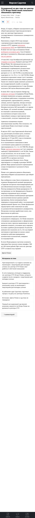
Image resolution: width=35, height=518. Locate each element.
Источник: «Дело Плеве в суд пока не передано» (15, 299)
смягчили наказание (13, 149)
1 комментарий (9, 314)
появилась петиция (8, 94)
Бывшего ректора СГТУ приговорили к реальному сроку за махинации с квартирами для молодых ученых (15, 285)
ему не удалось (6, 56)
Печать (17, 17)
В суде (18, 15)
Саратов (17, 3)
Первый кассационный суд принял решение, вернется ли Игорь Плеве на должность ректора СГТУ (15, 306)
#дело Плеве (6, 253)
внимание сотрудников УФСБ (13, 46)
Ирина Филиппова (7, 17)
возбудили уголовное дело (10, 52)
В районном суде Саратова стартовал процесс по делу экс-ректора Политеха (16, 293)
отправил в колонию (8, 62)
